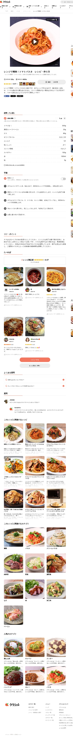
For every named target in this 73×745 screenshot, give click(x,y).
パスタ (27, 548)
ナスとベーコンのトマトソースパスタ (34, 477)
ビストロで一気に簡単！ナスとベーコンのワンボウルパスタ (56, 510)
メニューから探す (33, 710)
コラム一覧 (48, 712)
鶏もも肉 (7, 658)
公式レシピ (46, 6)
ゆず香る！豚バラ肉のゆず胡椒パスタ (13, 510)
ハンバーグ (8, 687)
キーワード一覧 (49, 720)
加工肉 (49, 600)
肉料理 (6, 574)
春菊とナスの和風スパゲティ (12, 444)
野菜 (26, 574)
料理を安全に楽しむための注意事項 (15, 165)
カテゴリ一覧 (48, 717)
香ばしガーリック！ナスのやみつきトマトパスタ (34, 445)
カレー (27, 687)
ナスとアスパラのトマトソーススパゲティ (56, 445)
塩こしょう (7, 145)
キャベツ (28, 658)
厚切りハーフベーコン (11, 129)
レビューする (35, 359)
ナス (5, 133)
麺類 (5, 548)
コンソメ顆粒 (8, 149)
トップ (47, 707)
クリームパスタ (52, 548)
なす (5, 600)
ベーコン (7, 626)
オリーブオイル (9, 137)
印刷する (21, 95)
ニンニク (7, 141)
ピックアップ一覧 (50, 715)
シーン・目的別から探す (34, 712)
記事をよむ (54, 6)
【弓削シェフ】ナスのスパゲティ (12, 477)
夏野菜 (49, 574)
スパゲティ (7, 152)
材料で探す (31, 707)
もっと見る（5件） (35, 365)
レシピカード (63, 6)
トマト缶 (7, 126)
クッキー (50, 658)
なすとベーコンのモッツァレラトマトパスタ (56, 477)
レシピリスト (48, 710)
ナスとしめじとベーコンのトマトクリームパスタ (34, 510)
